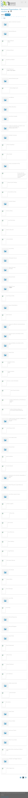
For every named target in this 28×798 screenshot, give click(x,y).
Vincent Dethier (9, 239)
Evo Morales (11, 569)
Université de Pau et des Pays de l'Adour (14, 749)
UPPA (7, 750)
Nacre (9, 41)
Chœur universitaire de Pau (14, 163)
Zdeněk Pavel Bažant (10, 59)
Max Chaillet (9, 154)
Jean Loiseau (10, 522)
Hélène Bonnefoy (12, 106)
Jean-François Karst (11, 428)
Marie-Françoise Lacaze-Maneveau (16, 484)
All (4, 18)
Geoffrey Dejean (12, 201)
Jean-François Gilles (10, 295)
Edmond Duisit (12, 276)
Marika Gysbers (11, 371)
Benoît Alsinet (11, 40)
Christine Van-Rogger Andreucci (15, 758)
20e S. (7, 14)
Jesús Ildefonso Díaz (12, 191)
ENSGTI (19, 177)
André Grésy (11, 352)
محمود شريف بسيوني (11, 70)
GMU (10, 334)
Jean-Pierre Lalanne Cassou (14, 494)
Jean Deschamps (11, 220)
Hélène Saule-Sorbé (13, 683)
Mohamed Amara (10, 50)
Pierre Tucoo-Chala (13, 739)
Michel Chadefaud (10, 144)
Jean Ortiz (11, 598)
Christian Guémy (11, 361)
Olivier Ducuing (12, 267)
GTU (10, 344)
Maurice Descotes (10, 229)
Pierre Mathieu (11, 541)
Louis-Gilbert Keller (13, 437)
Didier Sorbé (11, 711)
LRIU (10, 477)
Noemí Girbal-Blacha (13, 305)
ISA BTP (10, 420)
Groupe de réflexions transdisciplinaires (17, 324)
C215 (9, 363)
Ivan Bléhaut (11, 97)
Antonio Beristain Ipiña (13, 78)
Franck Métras (9, 579)
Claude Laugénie (10, 503)
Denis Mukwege (9, 588)
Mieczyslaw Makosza (11, 560)
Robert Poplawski (10, 664)
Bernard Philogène (12, 626)
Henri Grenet (9, 314)
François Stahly (12, 720)
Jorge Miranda (11, 550)
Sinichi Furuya (12, 286)
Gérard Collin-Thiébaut (12, 182)
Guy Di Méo (11, 248)
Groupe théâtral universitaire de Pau (16, 343)
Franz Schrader (13, 692)
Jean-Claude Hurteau (15, 390)
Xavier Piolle (11, 635)
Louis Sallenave (9, 673)
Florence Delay (9, 210)
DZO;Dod (11, 268)
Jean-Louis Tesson (12, 730)
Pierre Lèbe (12, 513)
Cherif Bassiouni (10, 69)
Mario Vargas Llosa (10, 768)
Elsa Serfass (8, 702)
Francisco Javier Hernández (12, 380)
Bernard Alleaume (12, 31)
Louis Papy (8, 607)
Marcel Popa (9, 654)
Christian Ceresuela (13, 135)
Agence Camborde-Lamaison (15, 21)
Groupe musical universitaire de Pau (16, 333)
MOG (9, 372)
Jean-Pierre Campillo (13, 116)
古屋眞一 (11, 287)
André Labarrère (9, 456)
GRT (9, 325)
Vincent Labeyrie (9, 465)
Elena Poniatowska (10, 645)
